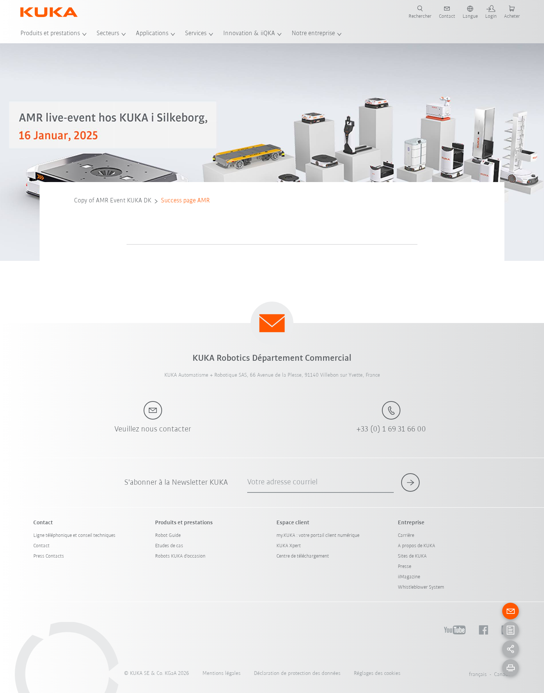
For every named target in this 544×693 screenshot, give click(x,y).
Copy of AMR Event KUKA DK (112, 201)
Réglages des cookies (377, 673)
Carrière (406, 535)
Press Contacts (48, 556)
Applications (152, 33)
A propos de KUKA (416, 546)
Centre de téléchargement (302, 556)
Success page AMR (185, 201)
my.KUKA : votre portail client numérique (317, 535)
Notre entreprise (313, 33)
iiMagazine (409, 577)
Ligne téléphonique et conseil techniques (74, 535)
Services (195, 33)
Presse (404, 566)
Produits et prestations (50, 33)
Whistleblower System (421, 587)
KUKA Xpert (288, 546)
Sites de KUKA (412, 556)
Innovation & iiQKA (249, 33)
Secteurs (108, 33)
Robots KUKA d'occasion (180, 556)
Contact (41, 546)
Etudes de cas (169, 546)
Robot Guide (168, 535)
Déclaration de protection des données (297, 673)
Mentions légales (221, 673)
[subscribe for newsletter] (410, 482)
